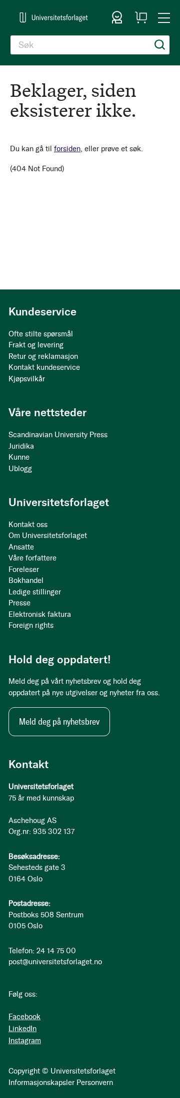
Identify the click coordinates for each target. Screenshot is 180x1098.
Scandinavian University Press (58, 434)
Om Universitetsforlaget (47, 535)
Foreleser (23, 569)
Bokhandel (26, 580)
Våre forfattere (32, 557)
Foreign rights (31, 625)
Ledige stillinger (34, 591)
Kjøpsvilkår (26, 378)
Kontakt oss (28, 524)
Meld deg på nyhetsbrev (59, 721)
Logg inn (117, 17)
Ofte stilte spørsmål (40, 333)
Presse (19, 602)
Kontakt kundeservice (44, 367)
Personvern (94, 1082)
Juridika (21, 446)
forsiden (67, 148)
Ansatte (21, 547)
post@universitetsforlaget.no (55, 961)
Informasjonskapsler (41, 1082)
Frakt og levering (36, 344)
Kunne (19, 457)
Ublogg (20, 468)
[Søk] (160, 45)
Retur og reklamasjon (43, 356)
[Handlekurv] (141, 17)
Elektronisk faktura (39, 614)
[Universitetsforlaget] (54, 17)
